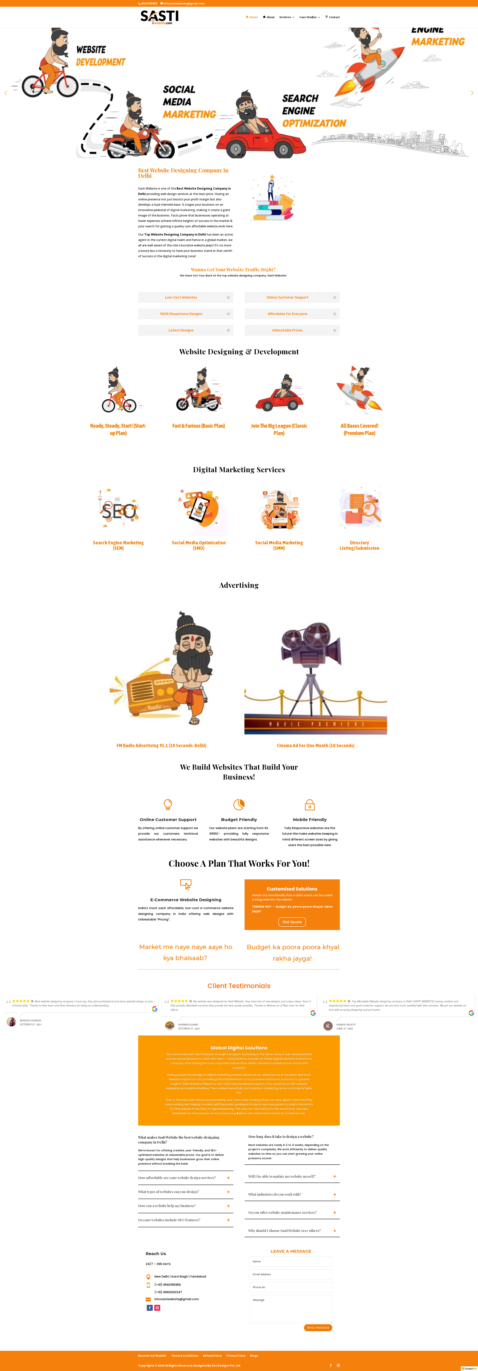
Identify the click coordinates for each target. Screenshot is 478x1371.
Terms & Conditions (184, 1356)
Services (285, 17)
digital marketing (182, 210)
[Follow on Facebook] (150, 1308)
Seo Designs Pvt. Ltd (226, 1365)
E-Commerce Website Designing (185, 899)
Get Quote (292, 922)
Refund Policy (212, 1356)
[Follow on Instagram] (157, 1308)
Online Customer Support (168, 819)
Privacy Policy (235, 1356)
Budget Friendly (239, 819)
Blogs (254, 1356)
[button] (6, 93)
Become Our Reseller (152, 1356)
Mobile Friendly (310, 819)
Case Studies (308, 17)
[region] (239, 92)
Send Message (318, 1327)
